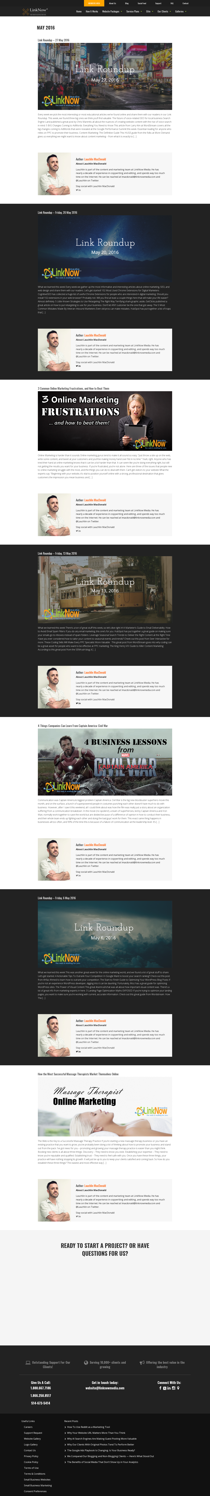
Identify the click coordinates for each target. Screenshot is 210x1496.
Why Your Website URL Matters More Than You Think (96, 1432)
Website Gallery (32, 1438)
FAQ (172, 3)
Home (79, 11)
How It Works (92, 11)
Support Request (33, 1432)
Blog (127, 3)
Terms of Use (31, 1467)
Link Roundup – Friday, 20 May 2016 (57, 212)
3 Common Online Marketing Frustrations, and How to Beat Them (73, 388)
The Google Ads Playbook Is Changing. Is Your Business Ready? (101, 1450)
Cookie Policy (31, 1462)
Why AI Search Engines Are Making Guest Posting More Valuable (102, 1438)
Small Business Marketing (38, 1485)
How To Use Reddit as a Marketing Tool (88, 1427)
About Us (112, 3)
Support (158, 3)
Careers (28, 1427)
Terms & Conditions (34, 1473)
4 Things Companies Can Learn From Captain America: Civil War (73, 725)
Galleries (179, 11)
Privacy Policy (31, 1456)
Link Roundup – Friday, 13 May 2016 (57, 553)
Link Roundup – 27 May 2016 (53, 40)
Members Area (94, 3)
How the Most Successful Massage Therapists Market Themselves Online (78, 1074)
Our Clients (163, 11)
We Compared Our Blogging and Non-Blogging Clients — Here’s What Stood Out (110, 1456)
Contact (186, 3)
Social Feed (142, 3)
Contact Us (30, 1450)
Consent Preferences (35, 1491)
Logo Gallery (31, 1444)
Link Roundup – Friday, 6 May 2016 (57, 898)
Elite (148, 11)
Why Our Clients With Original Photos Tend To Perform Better (100, 1444)
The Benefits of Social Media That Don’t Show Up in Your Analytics (102, 1462)
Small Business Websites (37, 1479)
